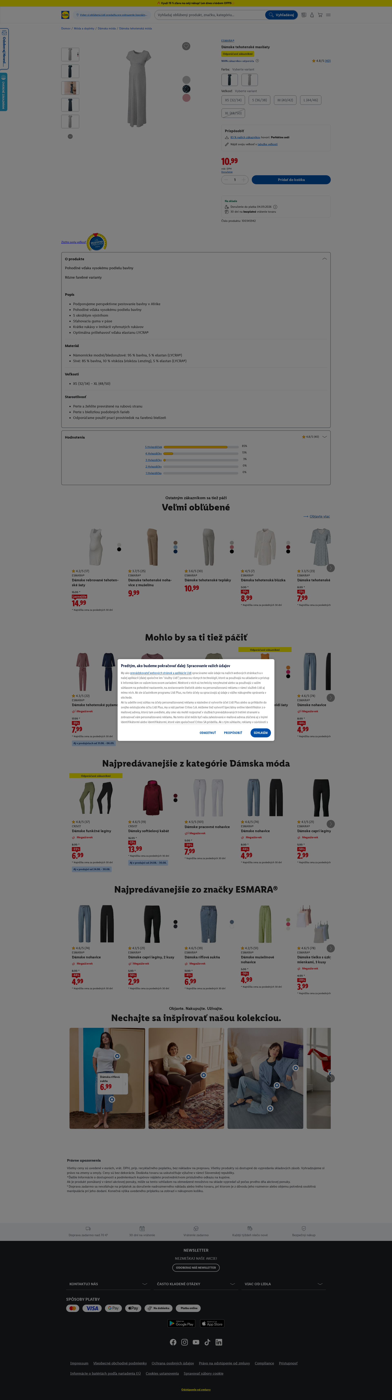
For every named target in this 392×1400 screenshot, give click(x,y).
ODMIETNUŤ (208, 733)
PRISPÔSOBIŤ (233, 733)
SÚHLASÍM (261, 733)
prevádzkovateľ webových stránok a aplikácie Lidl (161, 673)
